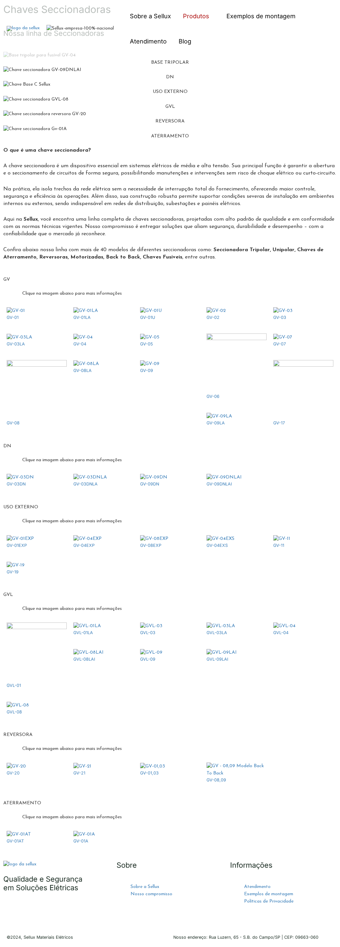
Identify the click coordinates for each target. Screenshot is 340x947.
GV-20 (13, 772)
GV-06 (213, 396)
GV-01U (147, 317)
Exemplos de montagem (261, 16)
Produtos (196, 16)
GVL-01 (14, 685)
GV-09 (146, 370)
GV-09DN (149, 483)
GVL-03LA (217, 632)
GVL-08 (14, 711)
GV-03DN (16, 483)
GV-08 (13, 422)
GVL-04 (281, 632)
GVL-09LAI (217, 659)
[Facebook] (11, 913)
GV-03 (279, 317)
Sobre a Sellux (150, 16)
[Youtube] (29, 913)
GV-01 (13, 317)
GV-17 (279, 422)
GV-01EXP (17, 545)
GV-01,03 (149, 772)
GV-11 (278, 545)
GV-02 (213, 317)
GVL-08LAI (84, 659)
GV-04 (79, 343)
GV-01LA (82, 317)
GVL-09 (147, 659)
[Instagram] (47, 913)
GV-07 (279, 343)
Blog (185, 41)
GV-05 (146, 343)
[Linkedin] (65, 913)
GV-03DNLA (85, 483)
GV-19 (13, 571)
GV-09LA (216, 422)
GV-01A (80, 840)
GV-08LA (82, 370)
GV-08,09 (216, 779)
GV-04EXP (84, 545)
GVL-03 (147, 632)
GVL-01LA (83, 632)
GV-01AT (15, 840)
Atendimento (148, 41)
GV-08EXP (150, 545)
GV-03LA (16, 343)
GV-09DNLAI (219, 483)
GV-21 (79, 772)
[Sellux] (23, 28)
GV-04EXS (217, 545)
